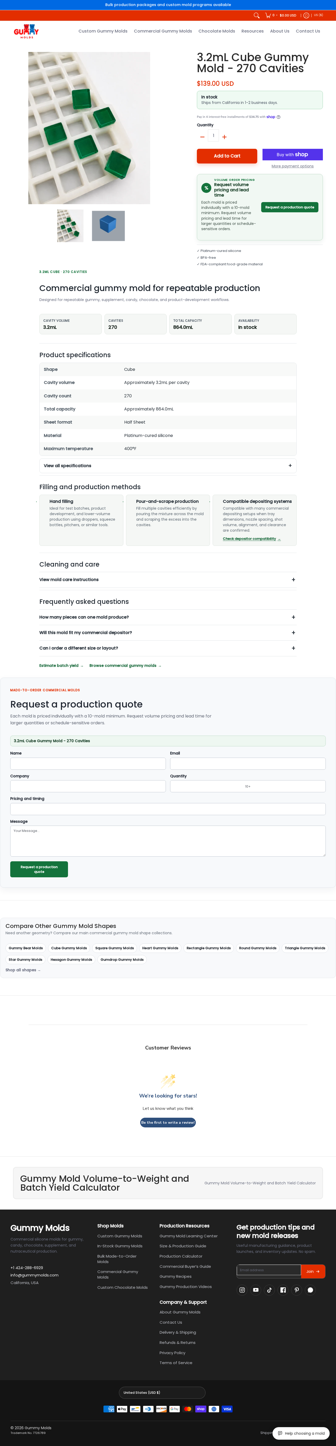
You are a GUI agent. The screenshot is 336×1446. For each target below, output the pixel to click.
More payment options (293, 166)
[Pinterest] (296, 1290)
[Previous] (17, 128)
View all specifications (67, 466)
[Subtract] (202, 137)
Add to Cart (227, 156)
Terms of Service (176, 1362)
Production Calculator (181, 1256)
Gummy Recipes (176, 1276)
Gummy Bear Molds (26, 948)
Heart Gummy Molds (160, 948)
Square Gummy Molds (114, 948)
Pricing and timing (27, 798)
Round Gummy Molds (257, 948)
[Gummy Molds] (26, 31)
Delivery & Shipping (178, 1332)
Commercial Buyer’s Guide (185, 1266)
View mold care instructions (69, 580)
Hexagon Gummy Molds (71, 959)
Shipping (267, 1433)
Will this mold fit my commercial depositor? (85, 633)
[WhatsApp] (310, 1290)
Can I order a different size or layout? (78, 648)
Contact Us (171, 1322)
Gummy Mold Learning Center (189, 1236)
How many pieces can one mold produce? (84, 617)
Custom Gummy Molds (119, 1236)
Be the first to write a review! (168, 1122)
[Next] (161, 128)
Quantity (205, 125)
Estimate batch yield (58, 665)
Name (16, 753)
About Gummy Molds (180, 1312)
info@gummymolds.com (34, 1275)
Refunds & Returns (178, 1342)
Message (19, 821)
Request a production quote (289, 207)
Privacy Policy (172, 1352)
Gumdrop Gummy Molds (122, 959)
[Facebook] (282, 1290)
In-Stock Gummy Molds (120, 1246)
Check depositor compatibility (249, 538)
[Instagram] (242, 1290)
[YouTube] (255, 1290)
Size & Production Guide (183, 1246)
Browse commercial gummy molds (123, 665)
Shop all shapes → (23, 970)
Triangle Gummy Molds (305, 948)
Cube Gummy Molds (69, 948)
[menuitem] (281, 15)
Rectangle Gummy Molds (209, 948)
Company (19, 776)
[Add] (224, 137)
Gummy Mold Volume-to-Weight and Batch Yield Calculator (260, 1183)
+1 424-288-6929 (26, 1267)
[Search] (256, 15)
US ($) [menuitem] (318, 15)
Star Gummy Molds (25, 959)
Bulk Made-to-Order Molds (116, 1258)
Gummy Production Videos (186, 1286)
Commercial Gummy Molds (117, 1274)
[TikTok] (269, 1290)
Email (175, 753)
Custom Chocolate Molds (122, 1287)
